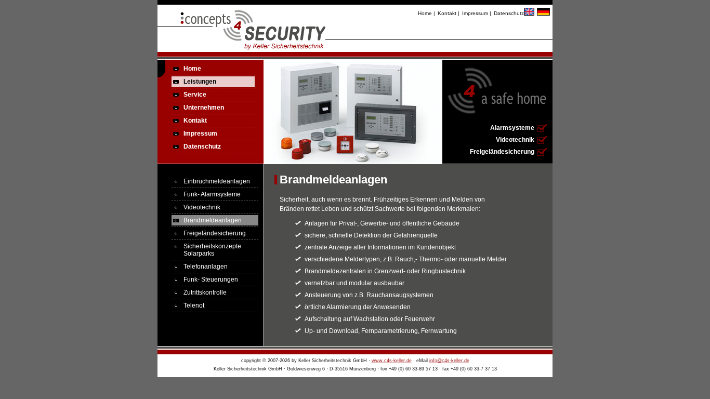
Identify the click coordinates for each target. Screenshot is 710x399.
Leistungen (199, 81)
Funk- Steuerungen (210, 279)
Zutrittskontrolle (205, 292)
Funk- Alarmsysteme (212, 194)
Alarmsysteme (512, 127)
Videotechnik (515, 139)
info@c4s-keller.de (449, 360)
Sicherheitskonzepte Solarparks (212, 250)
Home (425, 13)
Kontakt (447, 13)
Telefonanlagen (205, 266)
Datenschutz (509, 13)
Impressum (475, 13)
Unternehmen (203, 107)
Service (194, 94)
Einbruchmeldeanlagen (216, 181)
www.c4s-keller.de (392, 360)
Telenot (193, 305)
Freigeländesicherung (502, 151)
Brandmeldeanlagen (212, 220)
